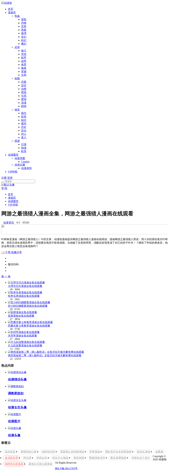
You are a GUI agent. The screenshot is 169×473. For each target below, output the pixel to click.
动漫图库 (13, 154)
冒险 (23, 19)
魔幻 (23, 43)
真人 (23, 137)
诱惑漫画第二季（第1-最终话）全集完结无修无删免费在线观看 (44, 355)
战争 (23, 61)
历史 (23, 127)
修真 (23, 68)
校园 (17, 78)
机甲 (23, 57)
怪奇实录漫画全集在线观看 (24, 296)
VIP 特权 (13, 204)
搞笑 (17, 109)
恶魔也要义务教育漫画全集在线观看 (29, 325)
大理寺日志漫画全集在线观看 (25, 286)
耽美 (23, 116)
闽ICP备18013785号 (66, 468)
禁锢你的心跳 (28, 451)
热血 (17, 16)
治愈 (23, 88)
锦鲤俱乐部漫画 (14, 463)
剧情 (23, 106)
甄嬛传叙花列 (97, 457)
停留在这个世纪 (141, 457)
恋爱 (23, 81)
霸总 (23, 113)
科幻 (23, 40)
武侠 (17, 47)
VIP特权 (12, 171)
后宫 (23, 85)
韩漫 (23, 147)
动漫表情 (26, 168)
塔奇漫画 (94, 451)
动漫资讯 (8, 222)
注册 (4, 177)
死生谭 (27, 457)
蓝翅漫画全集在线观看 (21, 315)
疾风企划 (41, 457)
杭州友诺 (10, 451)
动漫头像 (20, 164)
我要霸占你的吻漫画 (72, 451)
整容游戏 (78, 457)
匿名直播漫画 (118, 457)
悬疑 (23, 29)
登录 (10, 177)
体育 (23, 64)
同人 (23, 134)
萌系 (23, 92)
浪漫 (23, 102)
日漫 (23, 144)
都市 (23, 123)
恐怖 (23, 22)
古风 (23, 75)
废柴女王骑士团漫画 (40, 463)
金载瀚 (159, 451)
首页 (10, 9)
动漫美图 (20, 158)
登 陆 (4, 188)
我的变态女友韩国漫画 (118, 451)
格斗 (23, 50)
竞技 (23, 54)
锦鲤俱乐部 (48, 451)
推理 (23, 33)
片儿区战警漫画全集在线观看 (25, 345)
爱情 (23, 99)
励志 (23, 120)
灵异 (23, 26)
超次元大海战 (60, 457)
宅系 (23, 95)
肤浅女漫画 (143, 451)
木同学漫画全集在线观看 (22, 335)
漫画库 (12, 12)
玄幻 (23, 36)
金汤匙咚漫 (11, 457)
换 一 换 (6, 276)
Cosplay (25, 161)
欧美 (23, 151)
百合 (23, 130)
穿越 (23, 71)
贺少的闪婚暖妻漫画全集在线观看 (28, 305)
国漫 (17, 140)
